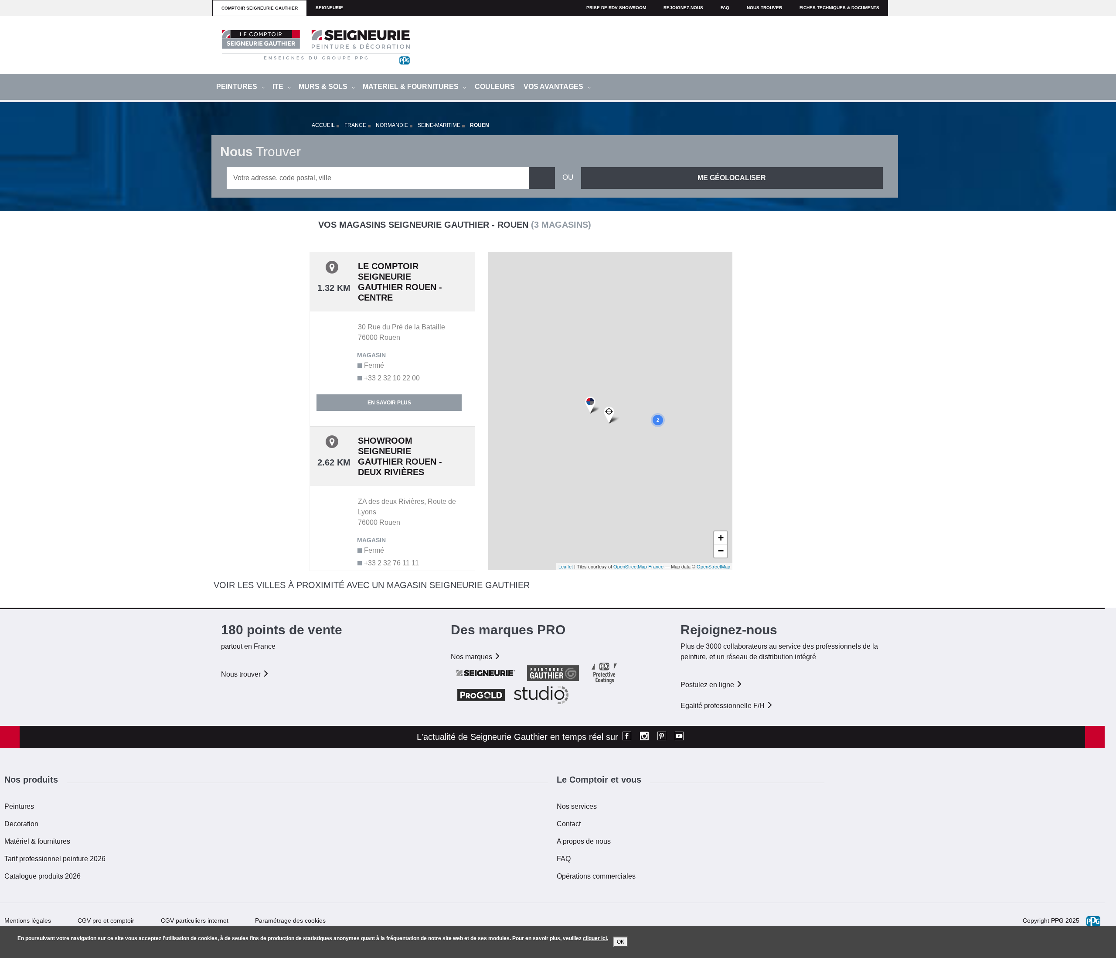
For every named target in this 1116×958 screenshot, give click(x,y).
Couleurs (495, 86)
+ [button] (721, 537)
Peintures (19, 806)
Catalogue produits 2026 (42, 876)
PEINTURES (237, 86)
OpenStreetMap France (638, 566)
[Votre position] (612, 415)
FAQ (564, 858)
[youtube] (679, 737)
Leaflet (565, 566)
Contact (569, 824)
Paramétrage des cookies (290, 920)
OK (620, 942)
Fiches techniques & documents (839, 7)
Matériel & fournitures (37, 841)
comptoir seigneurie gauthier (259, 8)
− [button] (721, 550)
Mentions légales (27, 920)
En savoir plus (389, 403)
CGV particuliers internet (194, 920)
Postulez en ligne (708, 684)
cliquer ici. (595, 938)
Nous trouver (764, 7)
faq (725, 7)
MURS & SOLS (324, 86)
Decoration (21, 824)
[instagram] (644, 737)
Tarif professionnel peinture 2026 (54, 858)
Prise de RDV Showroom (616, 7)
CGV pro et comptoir (106, 920)
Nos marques (472, 656)
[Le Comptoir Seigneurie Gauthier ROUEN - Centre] (592, 405)
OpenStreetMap (713, 566)
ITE (278, 86)
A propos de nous (584, 841)
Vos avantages (554, 86)
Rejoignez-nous (683, 7)
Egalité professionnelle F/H (723, 705)
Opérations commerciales (596, 876)
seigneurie (329, 7)
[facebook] (627, 737)
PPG (1057, 920)
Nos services (577, 806)
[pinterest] (661, 737)
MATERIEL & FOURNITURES (411, 86)
